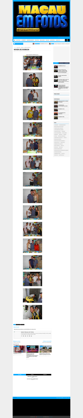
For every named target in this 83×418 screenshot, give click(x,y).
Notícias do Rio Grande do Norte (61, 150)
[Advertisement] (23, 407)
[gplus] (59, 398)
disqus (32, 374)
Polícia (47, 40)
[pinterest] (60, 398)
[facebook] (56, 398)
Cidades (63, 131)
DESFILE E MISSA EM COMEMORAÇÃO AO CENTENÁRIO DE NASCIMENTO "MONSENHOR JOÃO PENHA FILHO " (32, 355)
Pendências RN (57, 153)
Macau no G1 (56, 142)
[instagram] (67, 398)
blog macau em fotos (58, 126)
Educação (42, 40)
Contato (58, 40)
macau (65, 137)
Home (15, 47)
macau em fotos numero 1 (59, 140)
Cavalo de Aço (57, 131)
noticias (41, 346)
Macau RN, (27, 51)
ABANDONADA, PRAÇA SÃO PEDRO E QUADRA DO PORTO (45, 354)
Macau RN (18, 47)
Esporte (38, 43)
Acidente (24, 40)
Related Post (16, 344)
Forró (64, 134)
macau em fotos (57, 139)
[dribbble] (63, 398)
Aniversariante (30, 40)
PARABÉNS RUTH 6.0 (29, 43)
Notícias (18, 40)
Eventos (60, 134)
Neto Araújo (57, 145)
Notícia (28, 346)
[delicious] (68, 398)
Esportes (52, 40)
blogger (19, 374)
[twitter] (57, 398)
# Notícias (22, 324)
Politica (37, 40)
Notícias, (30, 51)
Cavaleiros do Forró (58, 129)
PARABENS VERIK (61, 116)
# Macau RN (18, 324)
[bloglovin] (62, 398)
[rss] (64, 398)
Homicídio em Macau (58, 137)
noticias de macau (58, 148)
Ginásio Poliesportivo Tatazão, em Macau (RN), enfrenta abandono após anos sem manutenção (56, 43)
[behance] (66, 398)
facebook (45, 374)
